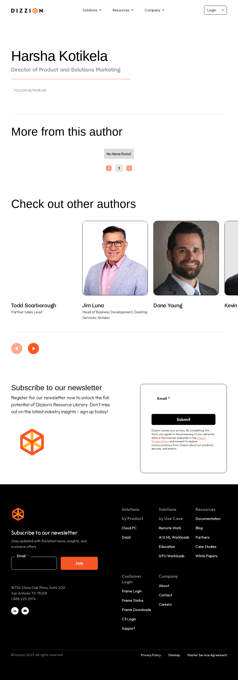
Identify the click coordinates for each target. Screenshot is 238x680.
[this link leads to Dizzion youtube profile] (25, 611)
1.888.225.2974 (23, 598)
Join (79, 563)
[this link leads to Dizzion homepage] (27, 10)
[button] (92, 10)
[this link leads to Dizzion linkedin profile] (15, 611)
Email (163, 398)
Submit (183, 419)
